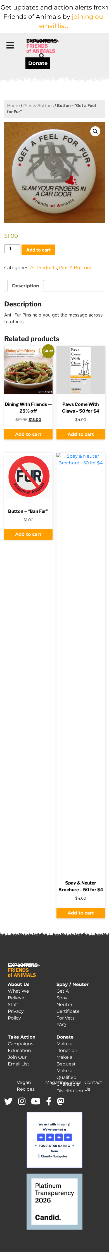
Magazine (56, 1082)
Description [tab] (25, 285)
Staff (13, 1004)
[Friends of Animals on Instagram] (21, 1101)
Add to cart (38, 250)
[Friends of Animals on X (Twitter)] (8, 1101)
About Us (19, 984)
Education (19, 1050)
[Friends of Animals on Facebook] (48, 1101)
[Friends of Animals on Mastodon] (60, 1101)
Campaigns (20, 1043)
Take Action (21, 1037)
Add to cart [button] (28, 434)
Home (13, 105)
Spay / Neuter (72, 984)
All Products (43, 267)
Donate (38, 63)
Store (76, 1082)
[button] (10, 45)
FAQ (61, 1024)
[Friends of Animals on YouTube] (36, 1101)
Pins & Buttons (38, 105)
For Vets (65, 1018)
